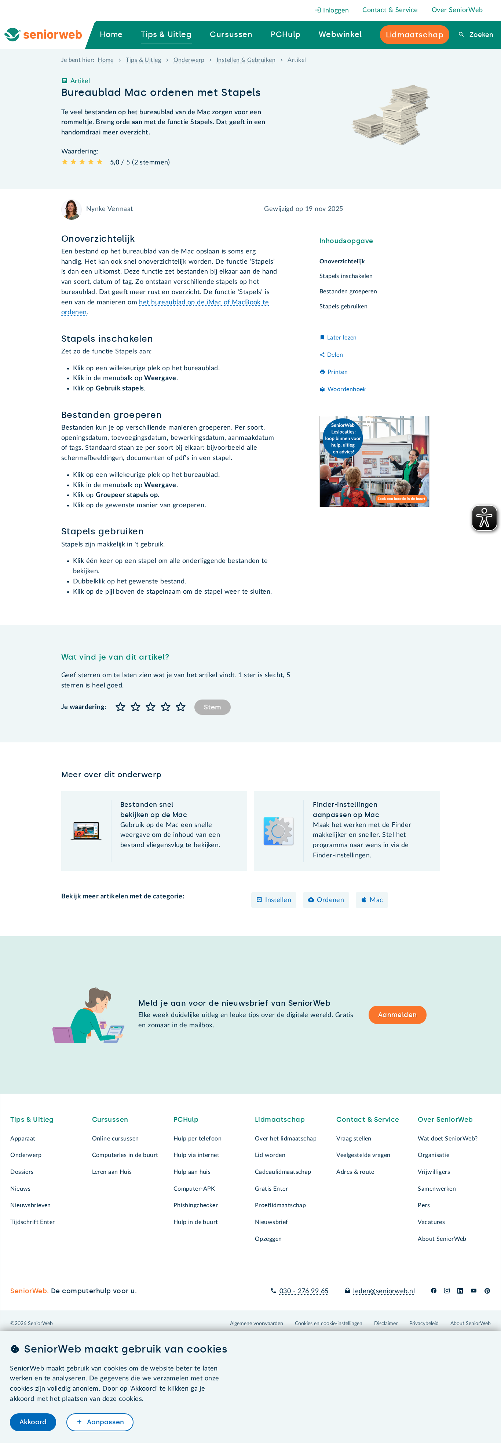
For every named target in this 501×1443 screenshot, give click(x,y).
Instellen (278, 900)
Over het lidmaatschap (286, 1139)
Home (106, 60)
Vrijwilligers (434, 1172)
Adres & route (355, 1172)
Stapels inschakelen (346, 276)
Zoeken (480, 35)
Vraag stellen (354, 1139)
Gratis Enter (271, 1189)
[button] (120, 707)
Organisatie (433, 1155)
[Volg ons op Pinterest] (487, 1291)
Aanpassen (104, 1422)
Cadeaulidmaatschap (283, 1172)
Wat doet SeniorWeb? (448, 1139)
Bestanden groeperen (348, 291)
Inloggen (335, 10)
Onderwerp (189, 60)
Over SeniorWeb (457, 10)
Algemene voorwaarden (256, 1323)
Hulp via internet (196, 1155)
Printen (338, 372)
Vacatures (431, 1222)
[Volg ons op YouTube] (473, 1291)
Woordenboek (347, 389)
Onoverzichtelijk (342, 261)
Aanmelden (397, 1015)
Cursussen (110, 1120)
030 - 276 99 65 (303, 1291)
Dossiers (21, 1172)
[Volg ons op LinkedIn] (460, 1291)
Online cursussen (115, 1139)
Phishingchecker (195, 1205)
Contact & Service (390, 10)
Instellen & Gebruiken (246, 60)
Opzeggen (268, 1239)
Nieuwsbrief (271, 1222)
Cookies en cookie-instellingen (328, 1323)
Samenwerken (437, 1189)
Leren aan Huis (112, 1172)
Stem (212, 707)
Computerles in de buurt (125, 1155)
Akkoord (33, 1422)
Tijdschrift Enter (32, 1222)
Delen (335, 355)
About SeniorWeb (442, 1239)
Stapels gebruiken (343, 306)
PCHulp (186, 1120)
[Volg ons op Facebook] (434, 1291)
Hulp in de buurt (195, 1222)
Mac (376, 900)
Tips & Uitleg (143, 60)
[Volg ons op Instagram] (446, 1291)
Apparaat (22, 1139)
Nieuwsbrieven (30, 1205)
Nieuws (20, 1189)
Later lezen (342, 338)
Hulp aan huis (192, 1172)
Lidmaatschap (280, 1120)
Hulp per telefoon (197, 1139)
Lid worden (270, 1155)
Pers (424, 1205)
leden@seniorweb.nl (384, 1291)
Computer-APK (194, 1189)
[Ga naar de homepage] (49, 35)
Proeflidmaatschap (280, 1205)
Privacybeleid (424, 1323)
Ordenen (330, 900)
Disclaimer (386, 1323)
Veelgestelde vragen (363, 1155)
